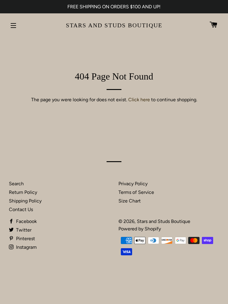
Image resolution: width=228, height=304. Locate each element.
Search (16, 183)
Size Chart (129, 201)
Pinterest (25, 238)
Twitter (23, 230)
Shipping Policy (25, 201)
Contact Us (21, 209)
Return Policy (23, 192)
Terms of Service (136, 192)
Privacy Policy (133, 183)
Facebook (26, 221)
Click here (139, 99)
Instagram (26, 247)
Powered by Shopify (139, 229)
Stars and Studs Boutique (114, 25)
